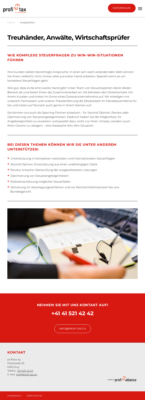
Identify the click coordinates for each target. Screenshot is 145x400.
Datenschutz (34, 395)
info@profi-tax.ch (72, 328)
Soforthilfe (122, 7)
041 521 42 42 (25, 370)
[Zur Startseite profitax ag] (15, 8)
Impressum (14, 395)
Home (11, 22)
